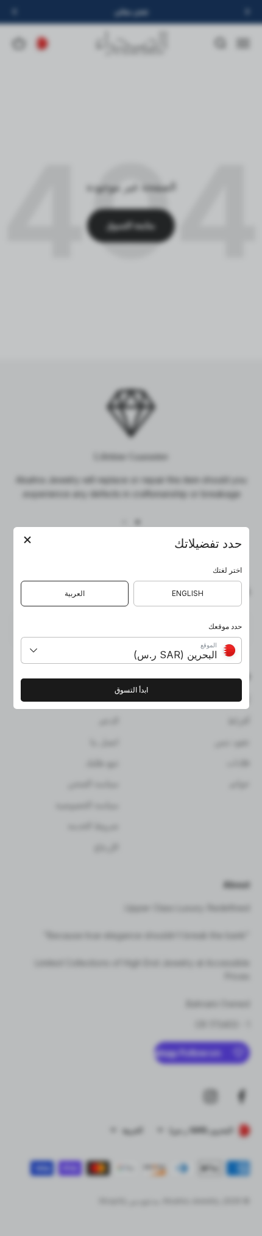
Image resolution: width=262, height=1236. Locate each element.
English (188, 593)
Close (27, 541)
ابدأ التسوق (131, 689)
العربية (75, 593)
